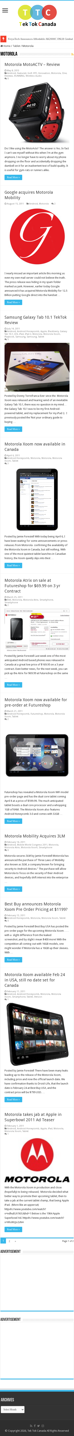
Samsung (20, 336)
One (64, 73)
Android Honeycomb (28, 331)
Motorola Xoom (51, 334)
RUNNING (19, 76)
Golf (30, 73)
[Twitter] (38, 1425)
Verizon (38, 996)
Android (11, 73)
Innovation (44, 73)
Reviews (9, 76)
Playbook (9, 336)
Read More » (13, 177)
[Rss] (31, 1425)
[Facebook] (35, 1425)
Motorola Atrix (30, 600)
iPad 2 (28, 334)
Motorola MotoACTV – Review (32, 64)
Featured (21, 73)
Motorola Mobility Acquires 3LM (35, 836)
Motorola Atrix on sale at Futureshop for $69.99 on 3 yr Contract (32, 586)
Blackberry (53, 331)
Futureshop (37, 714)
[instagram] (42, 1425)
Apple (43, 331)
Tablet (16, 46)
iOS (16, 334)
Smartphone (46, 600)
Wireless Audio (34, 76)
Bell (9, 600)
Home (6, 46)
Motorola (56, 73)
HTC (35, 73)
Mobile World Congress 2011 (32, 844)
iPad (21, 334)
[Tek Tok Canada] (37, 15)
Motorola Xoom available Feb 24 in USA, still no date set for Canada (35, 980)
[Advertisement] (28, 1282)
